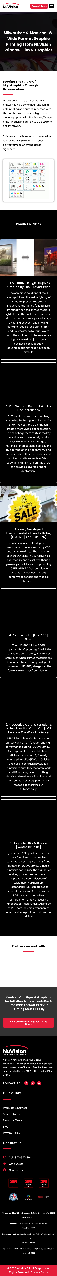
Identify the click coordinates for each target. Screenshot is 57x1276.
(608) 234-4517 (28, 1228)
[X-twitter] (33, 1083)
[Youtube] (39, 1083)
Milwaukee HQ (8, 1213)
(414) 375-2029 (28, 1217)
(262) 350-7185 (28, 1242)
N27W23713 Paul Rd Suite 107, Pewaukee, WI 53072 (33, 1249)
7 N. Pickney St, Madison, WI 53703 (33, 1224)
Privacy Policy (39, 1272)
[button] (51, 6)
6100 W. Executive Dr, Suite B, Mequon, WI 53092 (35, 1213)
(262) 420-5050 (28, 1253)
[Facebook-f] (26, 1083)
